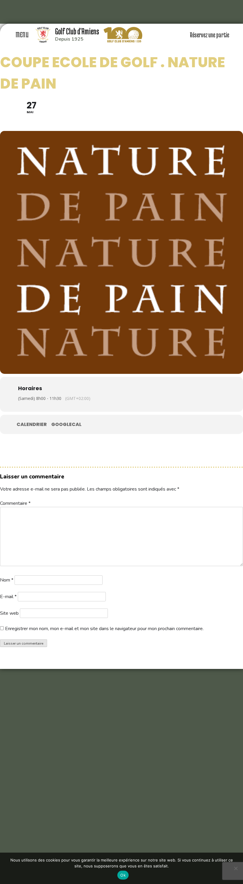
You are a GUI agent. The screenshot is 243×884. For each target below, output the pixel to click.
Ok (123, 875)
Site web (9, 613)
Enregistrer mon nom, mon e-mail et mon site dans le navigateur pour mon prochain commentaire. (104, 628)
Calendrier (32, 424)
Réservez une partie (210, 35)
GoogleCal (66, 424)
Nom (6, 580)
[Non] (236, 868)
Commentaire (15, 503)
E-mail (8, 596)
